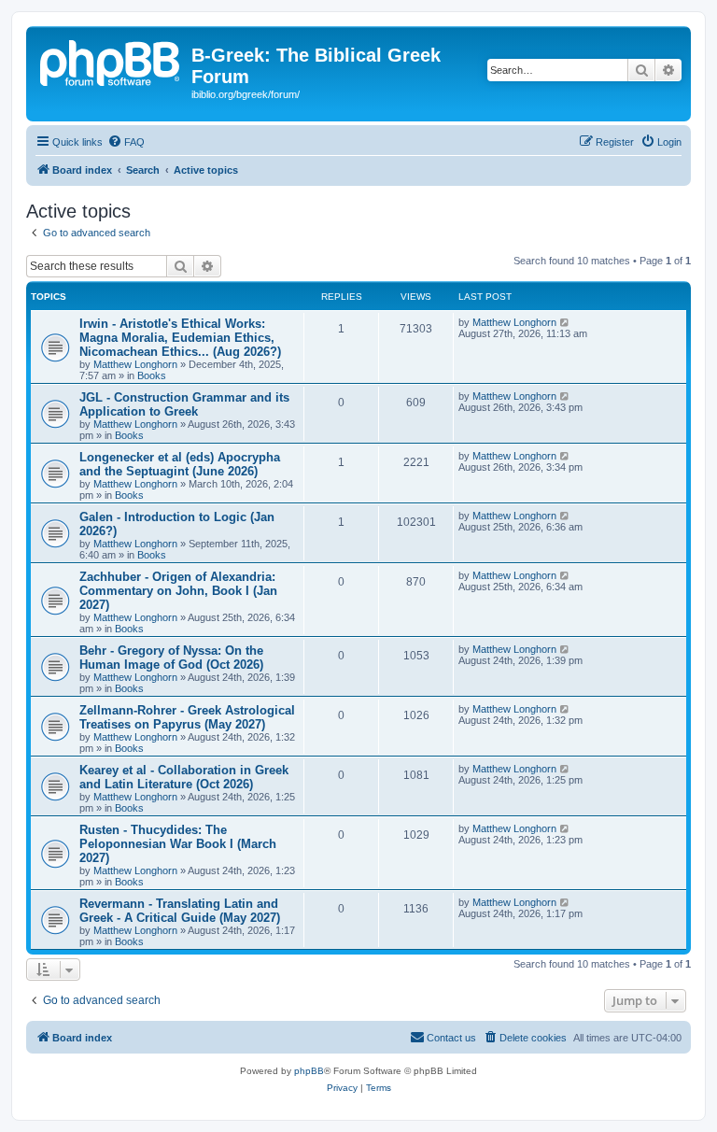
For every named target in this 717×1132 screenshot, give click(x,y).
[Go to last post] (565, 322)
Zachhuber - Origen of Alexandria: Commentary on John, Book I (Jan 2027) (178, 591)
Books (151, 375)
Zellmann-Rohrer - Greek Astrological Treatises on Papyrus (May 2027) (187, 717)
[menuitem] (126, 142)
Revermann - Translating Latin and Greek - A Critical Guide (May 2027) (179, 911)
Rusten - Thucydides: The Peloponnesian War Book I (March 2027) (177, 844)
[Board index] (111, 61)
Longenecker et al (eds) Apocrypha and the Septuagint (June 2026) (179, 464)
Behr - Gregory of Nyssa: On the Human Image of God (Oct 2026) (171, 658)
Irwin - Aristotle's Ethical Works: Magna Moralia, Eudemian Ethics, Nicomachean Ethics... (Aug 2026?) (180, 338)
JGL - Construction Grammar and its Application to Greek (184, 404)
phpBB (309, 1071)
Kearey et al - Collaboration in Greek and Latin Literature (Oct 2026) (183, 777)
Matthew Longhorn (135, 364)
